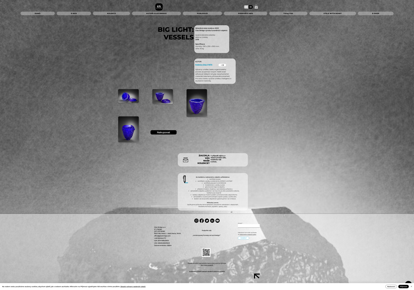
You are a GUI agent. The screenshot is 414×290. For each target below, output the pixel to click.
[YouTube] (217, 221)
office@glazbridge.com (162, 236)
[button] (256, 6)
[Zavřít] (411, 286)
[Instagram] (196, 221)
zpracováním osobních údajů (248, 234)
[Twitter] (207, 221)
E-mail (240, 223)
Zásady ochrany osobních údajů (133, 287)
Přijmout (403, 287)
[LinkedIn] (212, 221)
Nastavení (391, 287)
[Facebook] (202, 221)
